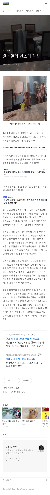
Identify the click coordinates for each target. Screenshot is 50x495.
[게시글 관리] (16, 380)
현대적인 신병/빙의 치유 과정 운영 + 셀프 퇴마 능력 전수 (24, 364)
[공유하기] (13, 380)
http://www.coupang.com (18, 334)
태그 (9, 10)
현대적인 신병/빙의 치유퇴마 (21, 359)
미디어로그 (18, 10)
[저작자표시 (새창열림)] (33, 380)
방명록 (38, 10)
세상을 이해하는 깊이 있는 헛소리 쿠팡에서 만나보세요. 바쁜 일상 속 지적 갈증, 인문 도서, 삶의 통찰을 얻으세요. (25, 344)
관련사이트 (7, 480)
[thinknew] (6, 3)
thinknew (11, 446)
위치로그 (29, 10)
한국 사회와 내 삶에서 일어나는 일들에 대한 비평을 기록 (19, 451)
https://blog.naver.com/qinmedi (21, 355)
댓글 (4, 434)
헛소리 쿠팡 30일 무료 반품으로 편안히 (24, 338)
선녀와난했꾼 (8, 485)
